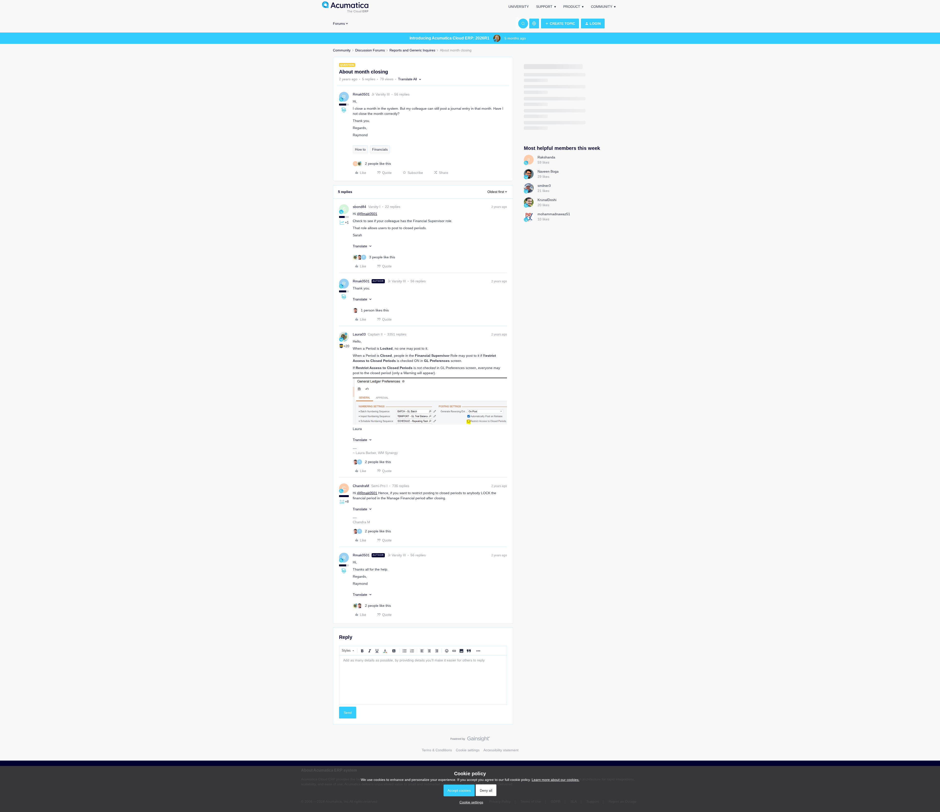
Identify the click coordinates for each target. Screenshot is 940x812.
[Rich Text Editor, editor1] (423, 680)
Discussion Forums (370, 50)
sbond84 (359, 207)
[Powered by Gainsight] (470, 740)
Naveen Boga (548, 171)
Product (571, 7)
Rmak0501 (361, 94)
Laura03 (359, 334)
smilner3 (544, 186)
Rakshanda (546, 157)
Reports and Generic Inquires (412, 50)
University (518, 7)
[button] (560, 23)
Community (601, 7)
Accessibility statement (500, 750)
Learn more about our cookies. (555, 780)
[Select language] (534, 23)
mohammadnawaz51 (554, 214)
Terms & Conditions (437, 750)
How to (360, 149)
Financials (380, 149)
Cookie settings (468, 750)
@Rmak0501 (367, 214)
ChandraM (361, 486)
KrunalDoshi (547, 200)
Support (544, 7)
